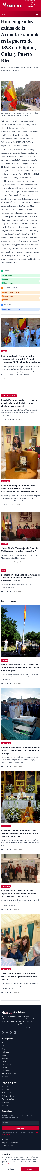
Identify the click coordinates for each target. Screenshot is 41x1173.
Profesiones (6, 1070)
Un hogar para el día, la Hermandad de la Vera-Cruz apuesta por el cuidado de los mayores (20, 750)
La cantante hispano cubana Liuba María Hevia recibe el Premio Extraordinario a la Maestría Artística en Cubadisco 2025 (20, 490)
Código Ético (6, 1090)
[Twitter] (7, 1032)
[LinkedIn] (15, 1032)
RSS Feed (5, 1076)
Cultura (4, 1067)
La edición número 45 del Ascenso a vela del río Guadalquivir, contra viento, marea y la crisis (19, 403)
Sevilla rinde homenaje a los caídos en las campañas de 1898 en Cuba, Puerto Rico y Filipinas (20, 667)
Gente (4, 1055)
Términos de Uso (8, 1099)
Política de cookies (15, 1164)
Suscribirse (20, 1128)
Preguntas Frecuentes (10, 1143)
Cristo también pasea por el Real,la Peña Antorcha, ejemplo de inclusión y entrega (20, 976)
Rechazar (11, 1169)
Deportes (5, 1058)
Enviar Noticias (7, 1146)
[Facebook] (3, 1032)
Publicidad (6, 1140)
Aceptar (30, 1169)
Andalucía (5, 1052)
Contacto (5, 1105)
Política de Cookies (8, 1096)
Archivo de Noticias (9, 1073)
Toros (4, 1061)
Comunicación (7, 1064)
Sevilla (4, 1049)
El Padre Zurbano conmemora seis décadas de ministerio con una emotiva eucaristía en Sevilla (20, 833)
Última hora (6, 1046)
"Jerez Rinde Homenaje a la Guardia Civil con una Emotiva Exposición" (19, 549)
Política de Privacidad (9, 1093)
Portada (4, 1043)
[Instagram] (11, 1032)
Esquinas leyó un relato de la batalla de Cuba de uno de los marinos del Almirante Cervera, (20, 577)
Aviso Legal (6, 1102)
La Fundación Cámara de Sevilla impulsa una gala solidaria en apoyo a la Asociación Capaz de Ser (19, 893)
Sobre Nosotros (7, 1087)
